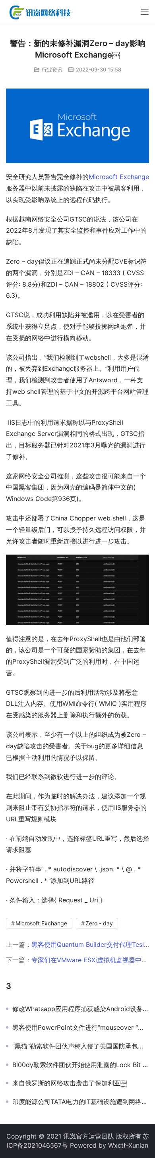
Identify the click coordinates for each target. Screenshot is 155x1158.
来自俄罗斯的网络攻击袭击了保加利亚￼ (69, 1083)
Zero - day (99, 923)
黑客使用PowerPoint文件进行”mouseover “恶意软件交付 (80, 1027)
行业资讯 (52, 69)
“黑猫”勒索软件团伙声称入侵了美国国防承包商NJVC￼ (80, 1046)
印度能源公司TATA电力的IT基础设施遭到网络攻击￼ (80, 1101)
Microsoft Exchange (119, 177)
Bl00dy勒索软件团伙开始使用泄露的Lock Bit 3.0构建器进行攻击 (80, 1064)
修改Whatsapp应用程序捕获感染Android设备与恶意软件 (80, 1008)
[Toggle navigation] (144, 12)
